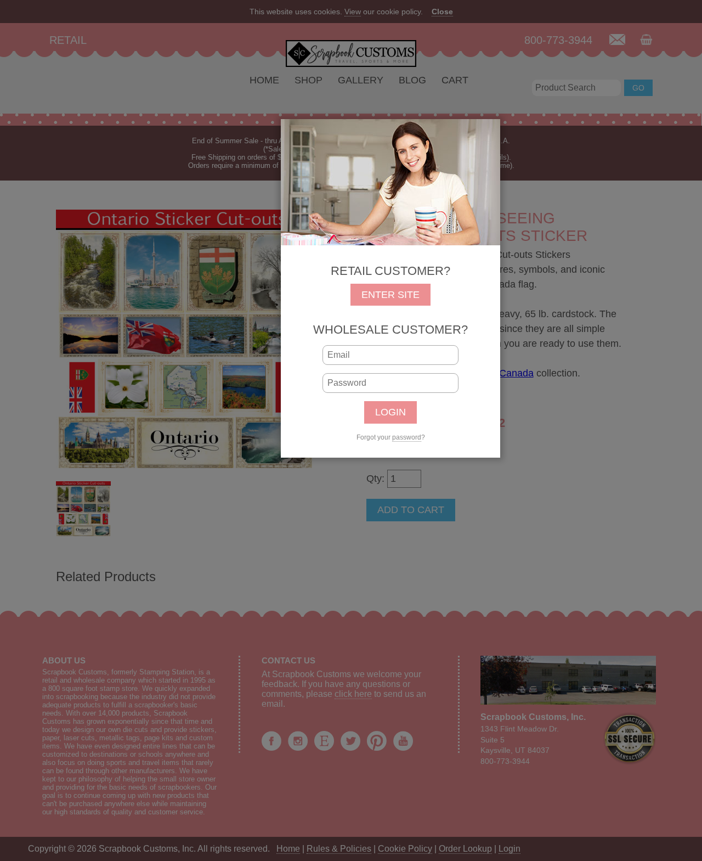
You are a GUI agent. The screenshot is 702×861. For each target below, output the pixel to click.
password (406, 437)
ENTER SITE (390, 294)
